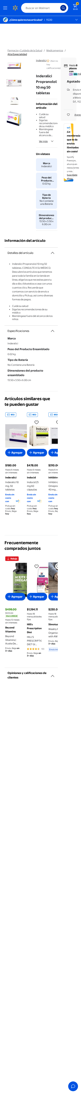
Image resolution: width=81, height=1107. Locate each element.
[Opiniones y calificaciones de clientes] (52, 674)
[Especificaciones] (52, 331)
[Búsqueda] (63, 8)
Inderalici (41, 60)
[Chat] (73, 1086)
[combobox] (44, 8)
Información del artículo (25, 240)
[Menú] (6, 8)
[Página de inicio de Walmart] (15, 8)
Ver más (43, 141)
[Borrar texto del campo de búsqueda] (58, 8)
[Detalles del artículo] (52, 253)
